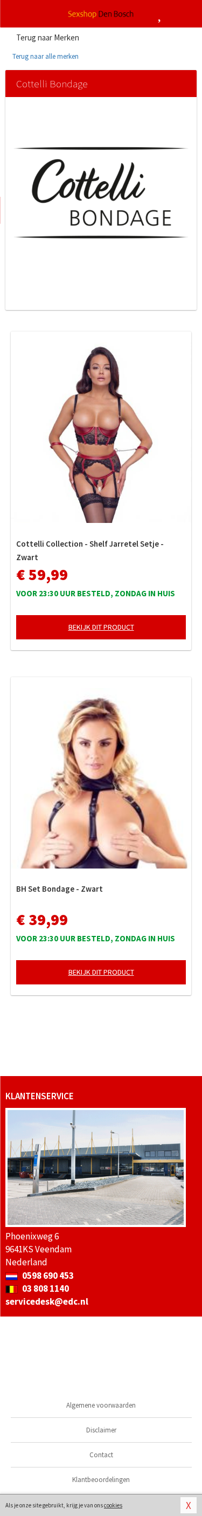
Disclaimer (101, 1430)
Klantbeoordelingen (101, 1479)
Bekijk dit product (101, 627)
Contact (101, 1454)
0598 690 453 (47, 1275)
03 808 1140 (44, 1288)
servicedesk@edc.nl (46, 1301)
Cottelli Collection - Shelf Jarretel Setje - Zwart (90, 550)
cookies (113, 1505)
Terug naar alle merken (45, 56)
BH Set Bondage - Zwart (59, 889)
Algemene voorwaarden (101, 1405)
